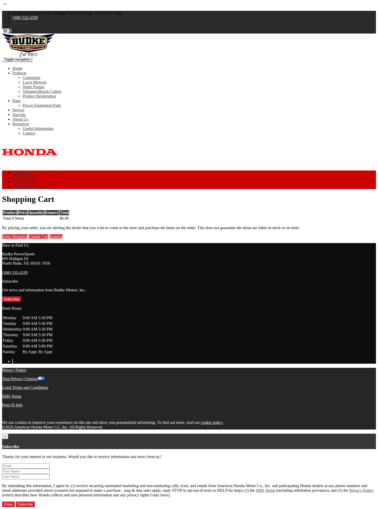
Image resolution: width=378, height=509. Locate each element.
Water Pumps (33, 87)
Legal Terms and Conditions (25, 387)
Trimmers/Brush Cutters (42, 91)
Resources (20, 124)
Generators (31, 77)
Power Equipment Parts (42, 105)
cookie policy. (212, 422)
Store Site (20, 22)
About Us (20, 119)
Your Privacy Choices (20, 379)
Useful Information (38, 128)
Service (18, 110)
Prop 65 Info (12, 405)
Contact (29, 133)
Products (19, 73)
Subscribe (11, 299)
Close (8, 504)
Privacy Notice (14, 370)
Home (17, 68)
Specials (19, 114)
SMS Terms (11, 396)
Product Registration (39, 96)
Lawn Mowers (35, 82)
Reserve (55, 236)
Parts (16, 101)
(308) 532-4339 (25, 17)
